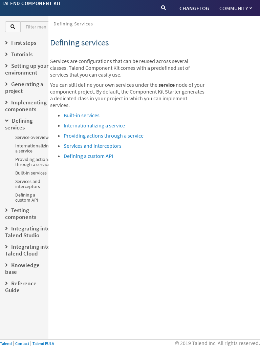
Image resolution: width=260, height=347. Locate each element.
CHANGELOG (194, 8)
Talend (6, 343)
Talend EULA (43, 343)
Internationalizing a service (33, 148)
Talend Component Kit (31, 3)
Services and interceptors (27, 183)
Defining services (73, 24)
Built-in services (31, 173)
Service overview (32, 137)
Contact (22, 343)
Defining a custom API (26, 197)
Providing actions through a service (32, 161)
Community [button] (233, 8)
